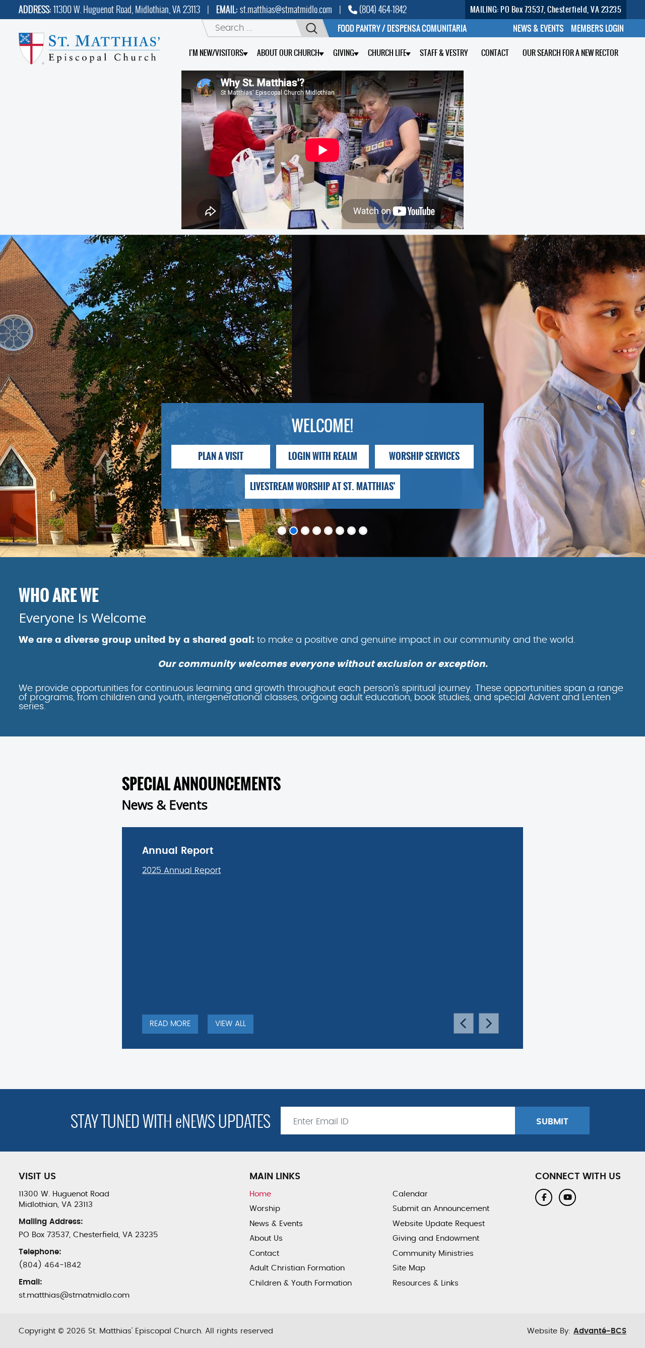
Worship (264, 1208)
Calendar (410, 1194)
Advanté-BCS (599, 1331)
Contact (495, 52)
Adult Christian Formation (297, 1268)
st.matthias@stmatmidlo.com (286, 9)
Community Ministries (433, 1253)
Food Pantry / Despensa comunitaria (402, 28)
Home (260, 1194)
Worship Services (424, 456)
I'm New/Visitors (216, 52)
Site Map (409, 1268)
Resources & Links (426, 1283)
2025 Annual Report (181, 870)
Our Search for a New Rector (570, 52)
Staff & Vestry (444, 52)
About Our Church (288, 52)
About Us (266, 1238)
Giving (343, 52)
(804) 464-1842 (382, 9)
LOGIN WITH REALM (322, 456)
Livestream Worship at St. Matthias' (322, 487)
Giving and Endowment (436, 1238)
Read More (170, 1024)
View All (230, 1024)
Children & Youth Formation (300, 1283)
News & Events (276, 1224)
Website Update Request (439, 1224)
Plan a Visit (220, 456)
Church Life (387, 52)
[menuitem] (538, 28)
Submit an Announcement (441, 1208)
